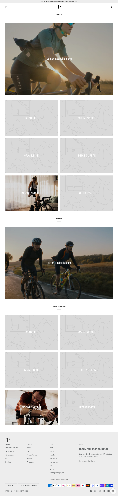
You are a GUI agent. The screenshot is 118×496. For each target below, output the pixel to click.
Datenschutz (54, 462)
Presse (52, 451)
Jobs (51, 448)
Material (29, 458)
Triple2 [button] (52, 444)
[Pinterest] (95, 491)
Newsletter (8, 462)
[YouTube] (109, 491)
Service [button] (7, 444)
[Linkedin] (104, 491)
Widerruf (52, 469)
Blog (28, 451)
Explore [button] (30, 444)
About (29, 448)
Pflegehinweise (9, 451)
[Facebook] (91, 491)
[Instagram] (100, 491)
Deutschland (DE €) (27, 485)
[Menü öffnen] (8, 6)
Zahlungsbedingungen (57, 473)
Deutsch (10, 485)
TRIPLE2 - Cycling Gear (15, 491)
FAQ (6, 458)
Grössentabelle (9, 455)
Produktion (30, 462)
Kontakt (52, 455)
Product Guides (32, 455)
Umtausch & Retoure (11, 448)
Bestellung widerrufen (59, 480)
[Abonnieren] (111, 461)
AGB (51, 466)
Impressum (53, 458)
